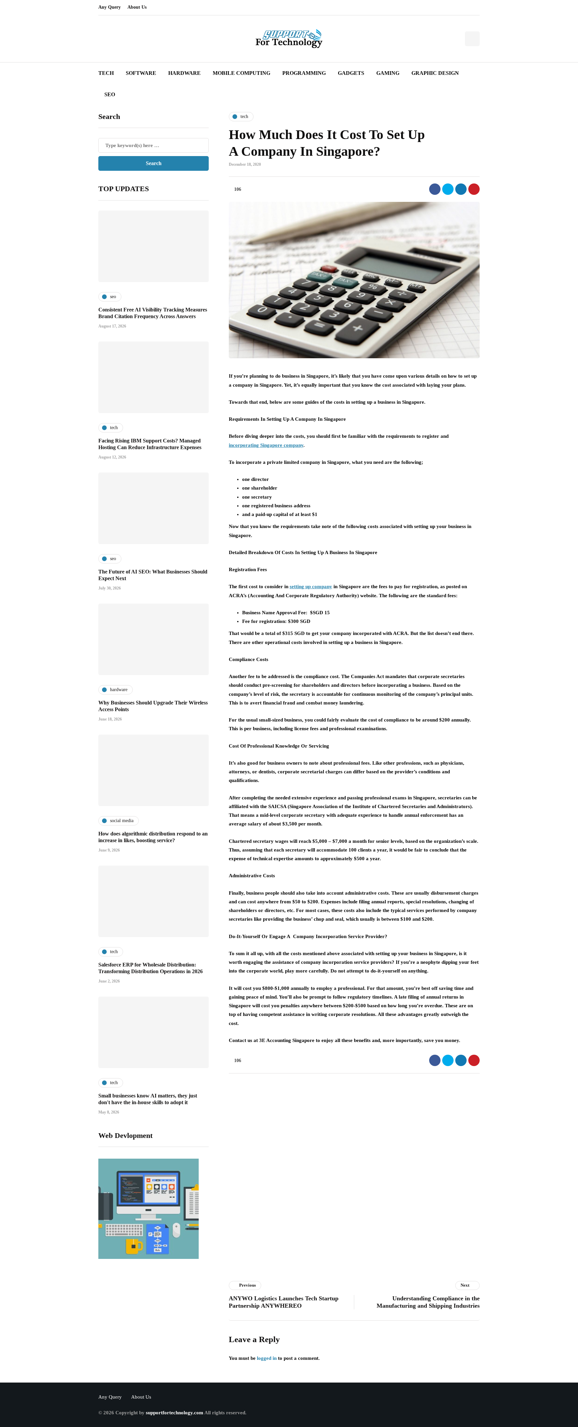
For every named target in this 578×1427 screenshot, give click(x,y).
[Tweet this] (448, 189)
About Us (137, 7)
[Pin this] (474, 189)
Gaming (387, 73)
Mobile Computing (241, 73)
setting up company (311, 586)
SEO (109, 94)
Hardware (184, 73)
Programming (304, 73)
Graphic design (435, 73)
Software (141, 73)
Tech (106, 73)
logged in (267, 1358)
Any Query (109, 7)
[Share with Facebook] (435, 189)
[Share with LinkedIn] (461, 189)
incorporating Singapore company (266, 445)
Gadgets (351, 73)
